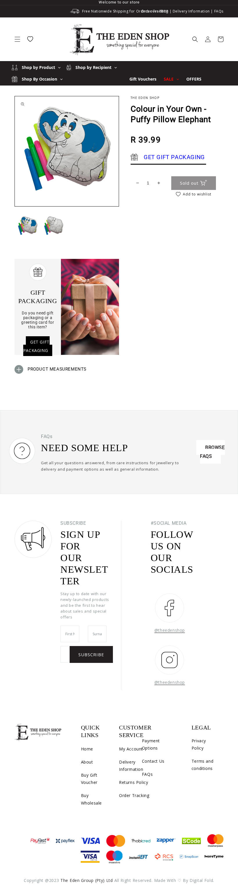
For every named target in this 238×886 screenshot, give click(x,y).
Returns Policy (133, 782)
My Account (131, 749)
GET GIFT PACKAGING (36, 346)
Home (87, 749)
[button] (17, 39)
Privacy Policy (199, 744)
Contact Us (153, 761)
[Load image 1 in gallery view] (27, 225)
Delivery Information (191, 11)
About (87, 762)
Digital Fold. (202, 880)
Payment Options (151, 744)
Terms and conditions (202, 764)
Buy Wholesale (91, 799)
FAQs (218, 11)
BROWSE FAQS (212, 452)
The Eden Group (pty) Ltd (86, 880)
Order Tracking (154, 11)
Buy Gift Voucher (89, 778)
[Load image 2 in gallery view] (53, 225)
